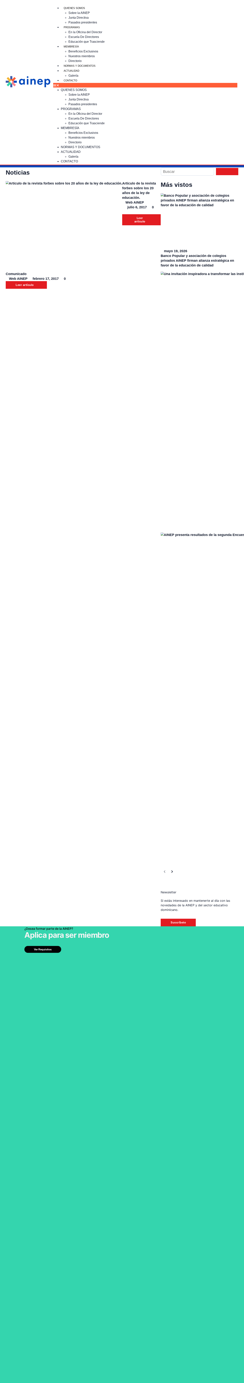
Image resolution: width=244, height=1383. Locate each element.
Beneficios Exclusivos (83, 51)
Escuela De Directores (83, 37)
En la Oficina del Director (85, 32)
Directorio (75, 61)
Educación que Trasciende (86, 41)
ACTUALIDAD (71, 70)
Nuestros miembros (81, 56)
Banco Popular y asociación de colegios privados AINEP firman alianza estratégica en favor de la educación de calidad (197, 260)
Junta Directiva (78, 17)
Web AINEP (134, 202)
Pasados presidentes (82, 22)
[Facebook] (112, 2)
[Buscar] (187, 171)
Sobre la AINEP (79, 12)
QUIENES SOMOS (74, 8)
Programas (72, 27)
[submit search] (227, 171)
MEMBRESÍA (71, 46)
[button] (145, 85)
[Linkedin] (235, 2)
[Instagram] (174, 2)
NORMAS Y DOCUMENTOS (80, 65)
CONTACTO (70, 80)
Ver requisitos (43, 949)
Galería (73, 75)
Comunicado (16, 274)
